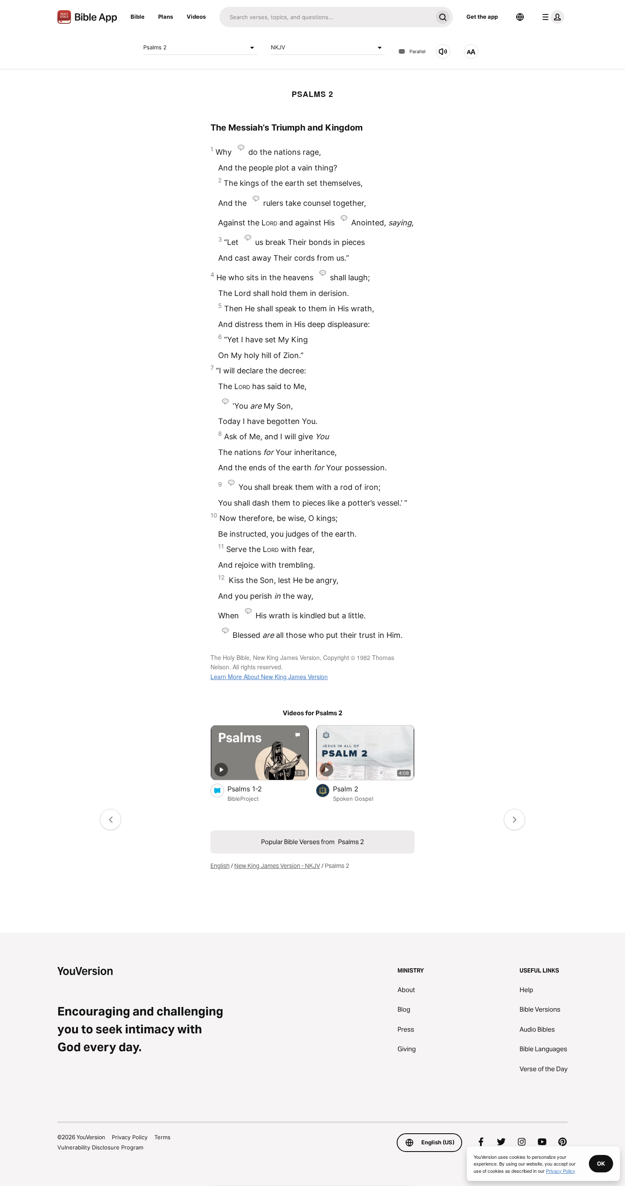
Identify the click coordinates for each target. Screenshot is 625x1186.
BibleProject (243, 798)
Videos (196, 16)
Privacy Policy (130, 1137)
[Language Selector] (519, 17)
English (220, 866)
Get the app (482, 16)
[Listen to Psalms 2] (443, 51)
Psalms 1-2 (252, 788)
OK (601, 1163)
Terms (162, 1137)
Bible (138, 16)
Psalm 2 (354, 788)
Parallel (417, 51)
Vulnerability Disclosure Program (100, 1147)
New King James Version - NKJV (277, 866)
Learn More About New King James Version (269, 676)
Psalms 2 (155, 47)
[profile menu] (551, 17)
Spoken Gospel (353, 798)
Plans (165, 16)
